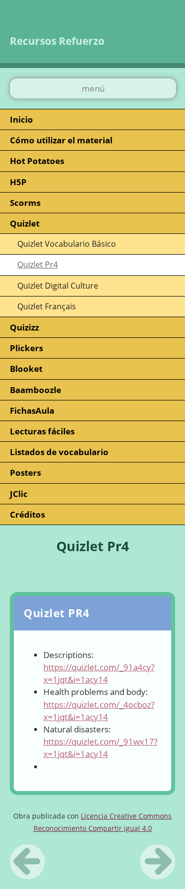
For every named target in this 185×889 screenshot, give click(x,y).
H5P (18, 182)
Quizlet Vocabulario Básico (66, 243)
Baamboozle (35, 389)
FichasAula (32, 410)
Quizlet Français (46, 306)
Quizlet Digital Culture (57, 285)
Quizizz (24, 327)
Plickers (26, 348)
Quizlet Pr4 (37, 264)
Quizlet (24, 223)
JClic (19, 493)
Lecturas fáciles (42, 431)
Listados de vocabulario (59, 452)
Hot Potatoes (37, 160)
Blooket (26, 368)
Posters (25, 472)
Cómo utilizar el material (61, 140)
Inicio (21, 119)
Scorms (25, 202)
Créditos (27, 514)
